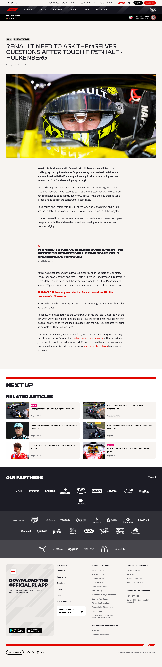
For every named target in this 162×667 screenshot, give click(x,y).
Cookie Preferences (100, 635)
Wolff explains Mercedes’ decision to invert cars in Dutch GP (129, 427)
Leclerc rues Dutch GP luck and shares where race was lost (54, 447)
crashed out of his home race (87, 338)
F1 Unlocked (102, 9)
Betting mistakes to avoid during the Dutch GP (52, 408)
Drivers (72, 9)
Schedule (28, 9)
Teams (86, 9)
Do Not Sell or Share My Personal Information (102, 616)
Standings (58, 9)
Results (42, 9)
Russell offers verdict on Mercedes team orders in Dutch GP (54, 427)
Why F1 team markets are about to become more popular (130, 450)
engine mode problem (96, 346)
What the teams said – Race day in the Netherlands (125, 407)
